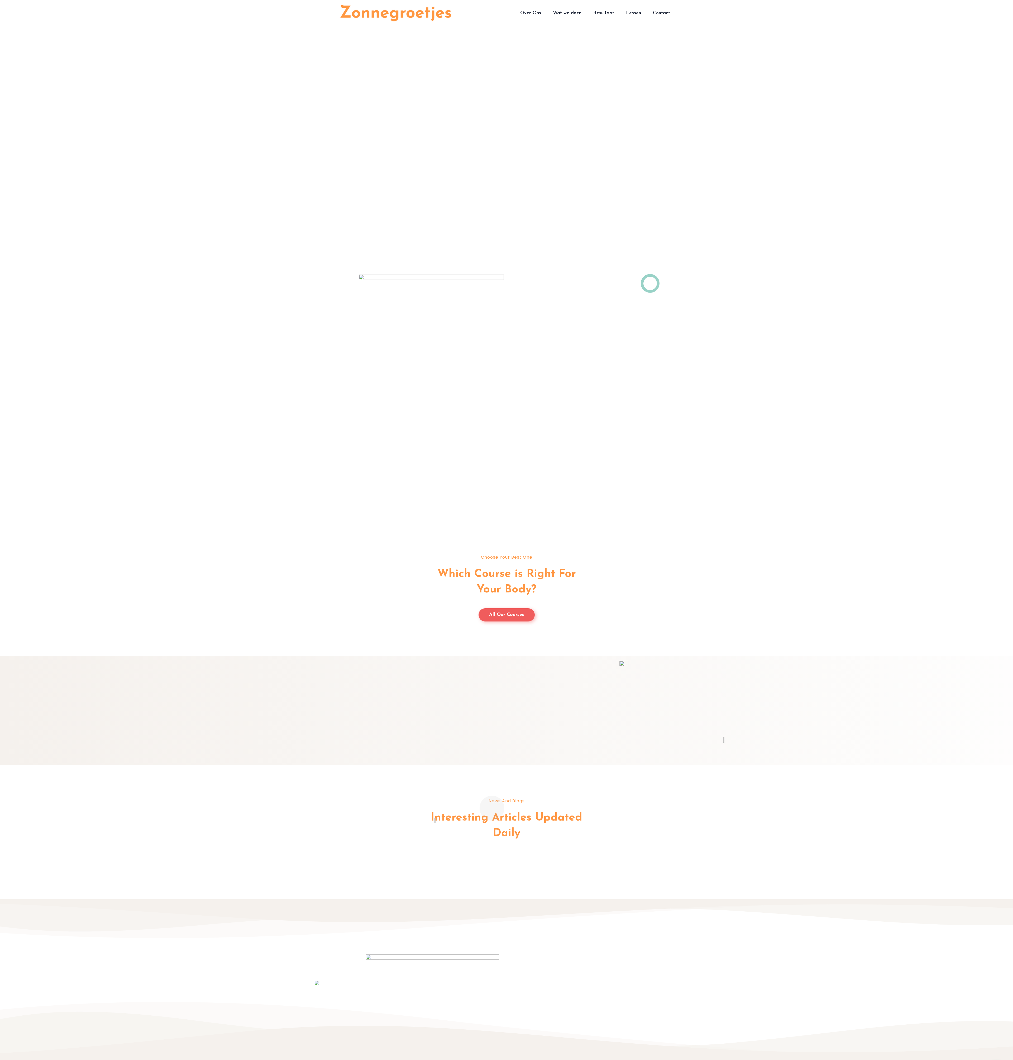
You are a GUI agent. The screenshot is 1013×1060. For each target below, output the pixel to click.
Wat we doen (567, 13)
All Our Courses (506, 615)
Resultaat (603, 13)
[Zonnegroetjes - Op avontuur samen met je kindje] (396, 13)
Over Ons (530, 13)
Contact (661, 13)
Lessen (633, 13)
